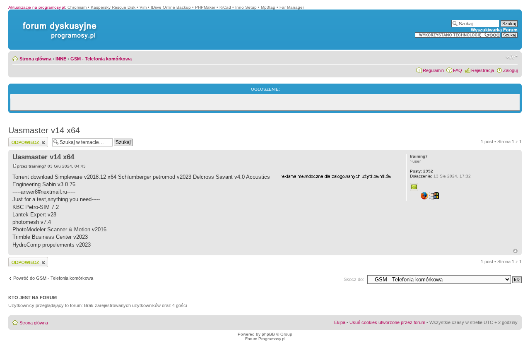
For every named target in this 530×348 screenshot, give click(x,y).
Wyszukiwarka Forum (494, 29)
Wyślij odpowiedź (25, 139)
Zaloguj (510, 70)
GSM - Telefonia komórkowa (101, 58)
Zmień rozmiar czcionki (512, 57)
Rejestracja (482, 70)
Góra (515, 251)
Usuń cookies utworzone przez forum (387, 322)
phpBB (268, 334)
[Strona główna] (58, 22)
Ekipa (339, 322)
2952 (421, 171)
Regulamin (433, 70)
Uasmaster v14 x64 (44, 130)
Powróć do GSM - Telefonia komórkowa (53, 278)
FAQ (457, 70)
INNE (60, 58)
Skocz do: (354, 279)
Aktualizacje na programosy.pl (36, 7)
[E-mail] (414, 187)
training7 (37, 166)
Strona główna (35, 58)
